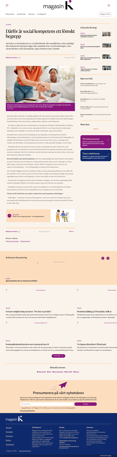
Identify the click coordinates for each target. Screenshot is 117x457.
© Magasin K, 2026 (11, 451)
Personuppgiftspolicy (27, 411)
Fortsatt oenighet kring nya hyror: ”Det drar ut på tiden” (28, 311)
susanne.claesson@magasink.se (69, 446)
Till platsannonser (91, 139)
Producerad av (105, 455)
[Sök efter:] (109, 5)
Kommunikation (58, 372)
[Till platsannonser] (108, 140)
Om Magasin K (36, 427)
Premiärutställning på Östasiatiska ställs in (94, 311)
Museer (76, 372)
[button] (71, 232)
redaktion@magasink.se (70, 437)
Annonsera (90, 427)
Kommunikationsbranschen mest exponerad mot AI (27, 344)
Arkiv (49, 372)
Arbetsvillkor (25, 241)
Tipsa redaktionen (91, 154)
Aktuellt (82, 33)
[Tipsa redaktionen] (108, 154)
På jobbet (8, 24)
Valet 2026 (68, 372)
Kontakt (61, 427)
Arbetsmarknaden (13, 241)
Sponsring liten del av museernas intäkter (21, 281)
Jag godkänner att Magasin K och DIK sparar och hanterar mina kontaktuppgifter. (48, 408)
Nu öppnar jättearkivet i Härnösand (91, 344)
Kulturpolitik (42, 372)
